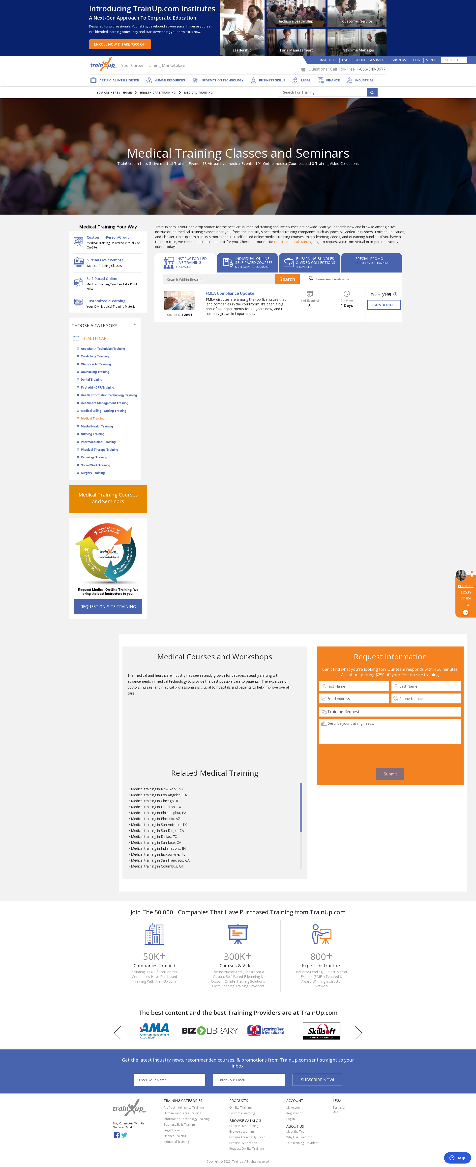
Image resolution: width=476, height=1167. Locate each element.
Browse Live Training (243, 1126)
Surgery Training (93, 473)
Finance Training (175, 1136)
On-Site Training (240, 1107)
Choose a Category (94, 325)
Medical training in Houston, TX (156, 806)
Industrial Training (176, 1142)
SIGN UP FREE (454, 60)
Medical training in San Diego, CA (157, 830)
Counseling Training (95, 372)
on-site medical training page (297, 241)
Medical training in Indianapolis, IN (158, 848)
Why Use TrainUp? (299, 1137)
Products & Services (369, 60)
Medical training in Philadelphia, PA (158, 812)
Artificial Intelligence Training (184, 1107)
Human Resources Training (182, 1113)
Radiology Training (94, 457)
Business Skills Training (180, 1124)
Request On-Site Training (246, 1148)
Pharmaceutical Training (98, 442)
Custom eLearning (242, 1113)
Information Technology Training (186, 1119)
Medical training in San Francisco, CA (160, 860)
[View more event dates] (309, 311)
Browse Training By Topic (247, 1137)
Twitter (125, 1134)
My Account (294, 1107)
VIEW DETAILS (383, 305)
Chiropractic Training (96, 364)
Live (345, 60)
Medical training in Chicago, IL (155, 800)
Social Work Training (95, 465)
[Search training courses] (372, 92)
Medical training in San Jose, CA (156, 842)
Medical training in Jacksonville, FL (158, 854)
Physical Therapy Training (99, 449)
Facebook (116, 1134)
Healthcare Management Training (104, 403)
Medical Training (92, 418)
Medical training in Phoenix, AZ (155, 818)
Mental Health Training (97, 426)
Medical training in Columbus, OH (157, 866)
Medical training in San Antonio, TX (159, 824)
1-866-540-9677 (371, 69)
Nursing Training (92, 434)
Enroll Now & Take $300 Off (120, 44)
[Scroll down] (301, 867)
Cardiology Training (95, 356)
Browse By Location (243, 1143)
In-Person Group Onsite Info (466, 599)
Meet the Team (296, 1131)
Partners (398, 60)
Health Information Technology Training (109, 395)
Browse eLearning (242, 1131)
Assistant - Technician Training (103, 348)
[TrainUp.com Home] (104, 64)
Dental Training (91, 379)
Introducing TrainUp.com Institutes (152, 8)
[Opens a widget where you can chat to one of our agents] (457, 1158)
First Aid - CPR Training (97, 387)
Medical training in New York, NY (157, 789)
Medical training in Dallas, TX (154, 836)
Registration (294, 1113)
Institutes (328, 60)
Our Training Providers (302, 1143)
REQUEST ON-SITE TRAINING (108, 606)
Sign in (431, 60)
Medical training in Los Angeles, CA (159, 795)
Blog (416, 60)
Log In (290, 1119)
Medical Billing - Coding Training (103, 411)
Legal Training (173, 1130)
